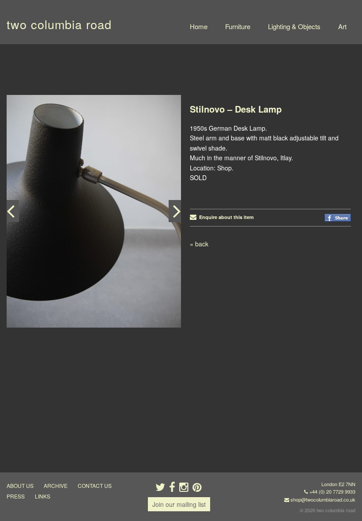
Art (342, 26)
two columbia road (59, 24)
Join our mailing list (179, 504)
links (42, 496)
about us (20, 485)
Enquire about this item (225, 217)
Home (198, 26)
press (16, 496)
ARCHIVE (56, 485)
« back (199, 243)
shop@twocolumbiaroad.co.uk (322, 499)
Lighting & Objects (294, 26)
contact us (95, 485)
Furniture (237, 26)
